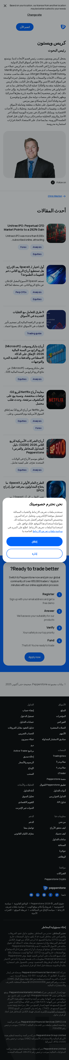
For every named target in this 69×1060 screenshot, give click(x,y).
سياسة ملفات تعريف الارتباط (48, 531)
